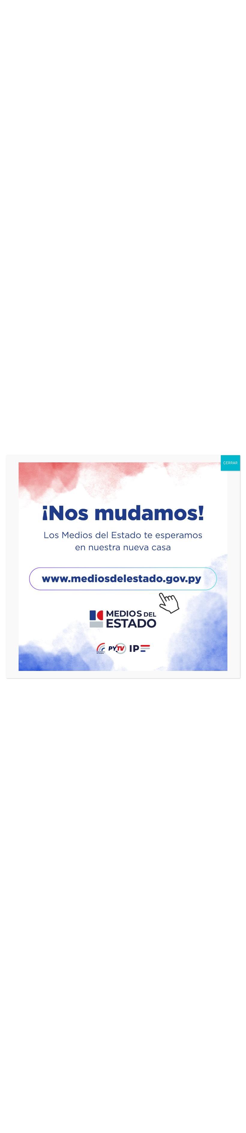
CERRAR (230, 463)
